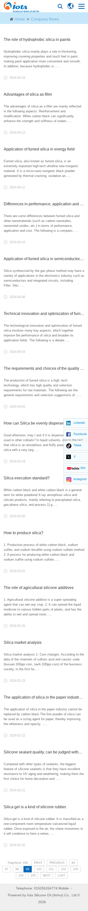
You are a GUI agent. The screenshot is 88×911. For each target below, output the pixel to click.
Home (19, 19)
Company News (45, 19)
